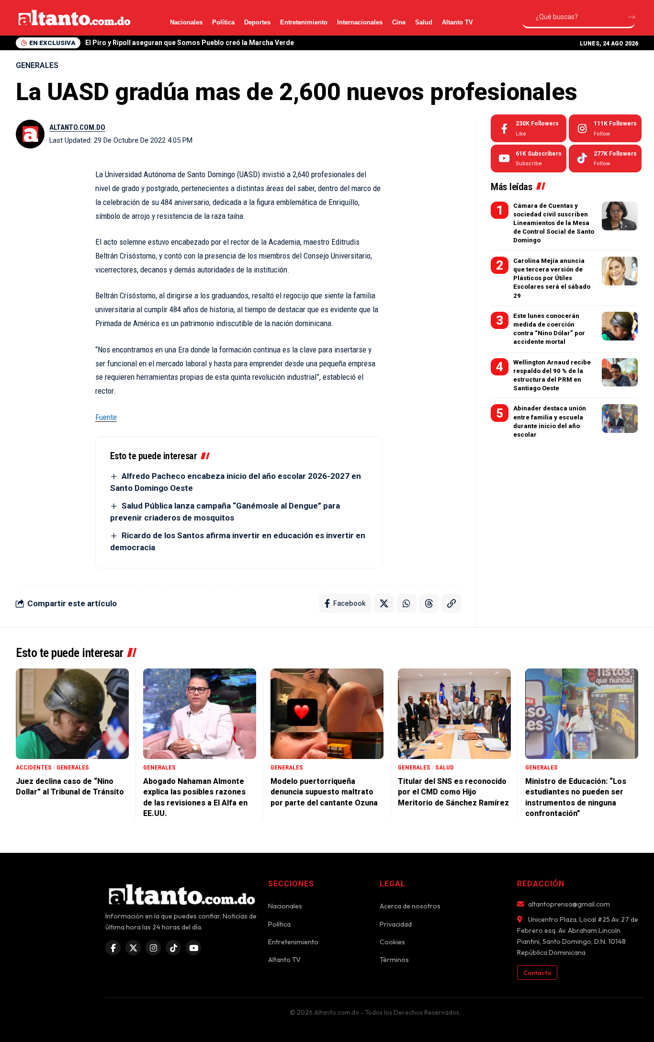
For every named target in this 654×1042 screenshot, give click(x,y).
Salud (423, 22)
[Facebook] (528, 128)
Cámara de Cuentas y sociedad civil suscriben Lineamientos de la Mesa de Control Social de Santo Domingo (553, 223)
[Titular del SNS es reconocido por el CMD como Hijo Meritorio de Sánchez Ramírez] (454, 713)
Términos (394, 959)
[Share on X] (384, 603)
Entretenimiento (303, 22)
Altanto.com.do (77, 127)
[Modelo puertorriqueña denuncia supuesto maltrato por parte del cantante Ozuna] (327, 713)
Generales (37, 65)
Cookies (392, 942)
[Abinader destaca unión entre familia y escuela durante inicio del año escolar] (620, 418)
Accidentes (34, 767)
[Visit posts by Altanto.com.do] (30, 134)
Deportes (257, 22)
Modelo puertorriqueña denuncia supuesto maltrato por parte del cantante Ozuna (324, 792)
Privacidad (396, 924)
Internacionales (360, 22)
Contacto (537, 972)
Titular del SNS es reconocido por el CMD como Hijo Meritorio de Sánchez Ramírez (453, 792)
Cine (399, 22)
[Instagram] (605, 128)
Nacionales (186, 22)
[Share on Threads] (429, 603)
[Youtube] (528, 158)
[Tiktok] (605, 158)
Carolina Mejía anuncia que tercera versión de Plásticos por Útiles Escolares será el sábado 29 (551, 278)
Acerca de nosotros (410, 906)
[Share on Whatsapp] (406, 603)
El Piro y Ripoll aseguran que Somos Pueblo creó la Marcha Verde (189, 42)
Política (223, 22)
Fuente (106, 417)
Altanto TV (457, 22)
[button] (554, 43)
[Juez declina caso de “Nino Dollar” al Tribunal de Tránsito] (72, 713)
